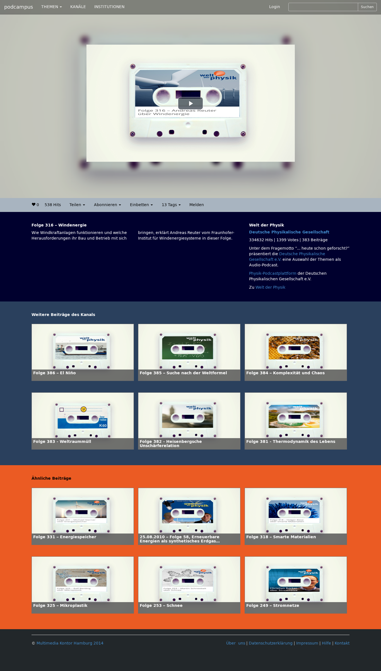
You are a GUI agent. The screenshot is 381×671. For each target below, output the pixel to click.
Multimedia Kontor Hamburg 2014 (70, 643)
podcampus (18, 7)
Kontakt (342, 643)
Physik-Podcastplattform (272, 273)
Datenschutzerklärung (271, 643)
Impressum (307, 643)
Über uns (235, 643)
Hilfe (326, 643)
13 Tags (170, 204)
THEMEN (50, 6)
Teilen (75, 204)
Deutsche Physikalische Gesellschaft (289, 232)
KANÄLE (78, 6)
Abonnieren (106, 204)
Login (274, 6)
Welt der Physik (270, 287)
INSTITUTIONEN (109, 6)
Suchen (367, 7)
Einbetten (140, 204)
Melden (196, 204)
